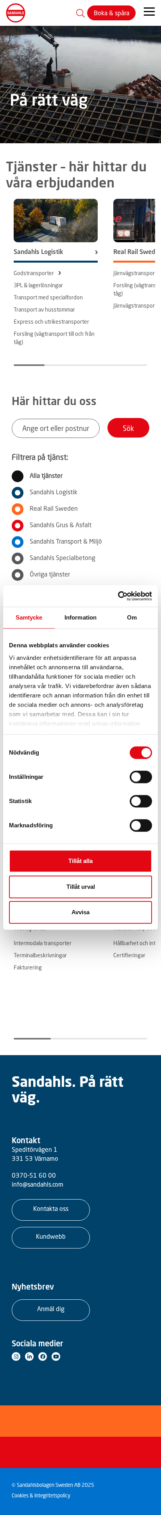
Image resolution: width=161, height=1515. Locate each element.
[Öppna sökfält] (80, 12)
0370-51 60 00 (34, 1175)
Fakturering (28, 967)
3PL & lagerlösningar (38, 285)
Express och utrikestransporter (51, 321)
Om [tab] (132, 617)
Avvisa (80, 912)
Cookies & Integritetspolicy (41, 1495)
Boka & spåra (111, 13)
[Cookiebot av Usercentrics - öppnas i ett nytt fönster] (118, 596)
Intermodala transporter (43, 943)
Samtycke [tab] (29, 617)
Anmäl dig (50, 1308)
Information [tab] (80, 617)
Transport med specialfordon (48, 297)
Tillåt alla (80, 860)
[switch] (141, 777)
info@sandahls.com (37, 1184)
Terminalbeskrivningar (40, 955)
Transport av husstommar (44, 309)
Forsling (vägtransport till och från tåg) (54, 338)
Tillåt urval (80, 886)
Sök (128, 428)
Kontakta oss (50, 1208)
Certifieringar (129, 955)
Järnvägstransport (135, 273)
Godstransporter (34, 273)
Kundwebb (51, 1236)
